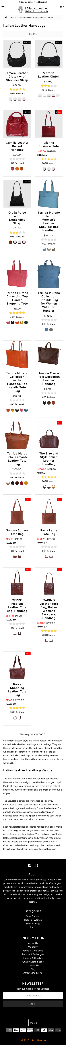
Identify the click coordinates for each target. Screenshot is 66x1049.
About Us (33, 943)
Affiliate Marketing (33, 972)
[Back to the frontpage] (6, 17)
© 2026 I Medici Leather (33, 1040)
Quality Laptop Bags (33, 961)
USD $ (33, 1022)
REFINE (33, 34)
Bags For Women (33, 920)
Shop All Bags (33, 923)
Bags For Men (33, 916)
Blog (33, 969)
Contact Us (33, 965)
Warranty (33, 947)
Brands (33, 927)
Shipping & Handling (33, 958)
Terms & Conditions (33, 950)
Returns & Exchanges (33, 954)
